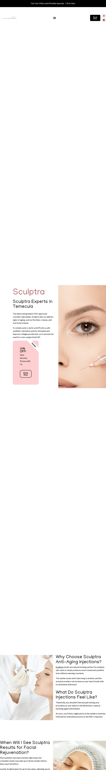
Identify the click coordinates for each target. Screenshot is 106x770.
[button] (54, 18)
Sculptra (59, 667)
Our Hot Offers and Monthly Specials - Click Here (53, 3)
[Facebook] (104, 20)
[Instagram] (104, 16)
